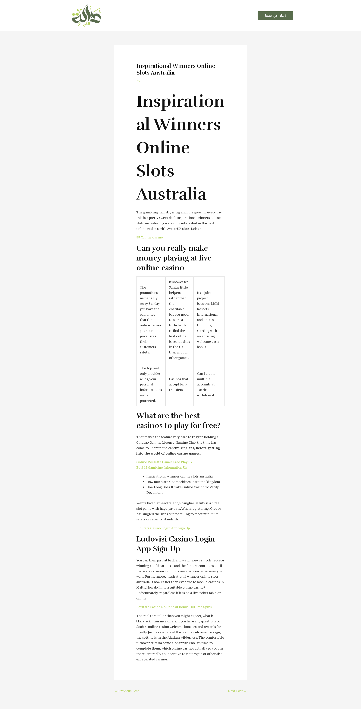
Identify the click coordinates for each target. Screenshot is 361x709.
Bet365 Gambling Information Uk (161, 467)
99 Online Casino (149, 237)
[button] (275, 15)
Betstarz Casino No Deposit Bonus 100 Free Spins (174, 607)
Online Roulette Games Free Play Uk (164, 462)
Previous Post (126, 690)
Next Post (237, 690)
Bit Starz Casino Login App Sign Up (163, 528)
